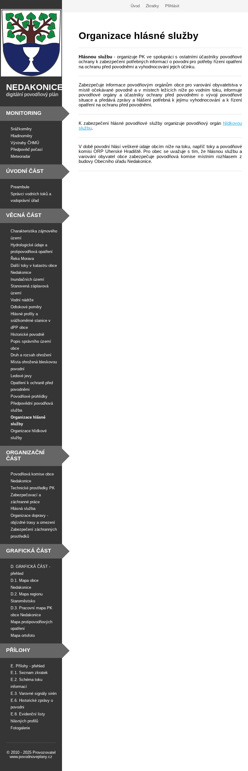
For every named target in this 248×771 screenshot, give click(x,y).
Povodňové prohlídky (29, 396)
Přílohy (18, 650)
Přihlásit (172, 6)
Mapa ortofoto (23, 635)
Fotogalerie (20, 728)
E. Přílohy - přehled (27, 666)
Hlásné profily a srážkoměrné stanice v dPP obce (31, 321)
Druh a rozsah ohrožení (31, 355)
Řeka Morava (22, 258)
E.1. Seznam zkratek (29, 672)
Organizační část (25, 455)
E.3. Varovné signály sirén (34, 693)
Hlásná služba (23, 508)
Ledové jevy (21, 376)
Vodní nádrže (22, 300)
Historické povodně (27, 334)
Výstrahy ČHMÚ (25, 143)
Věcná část (23, 215)
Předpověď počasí (27, 149)
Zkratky (152, 6)
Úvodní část (25, 171)
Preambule (20, 187)
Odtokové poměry (26, 307)
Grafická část (28, 551)
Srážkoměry (21, 129)
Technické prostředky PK (33, 488)
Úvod (135, 6)
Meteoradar (20, 156)
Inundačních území (27, 279)
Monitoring (23, 113)
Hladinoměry (21, 136)
